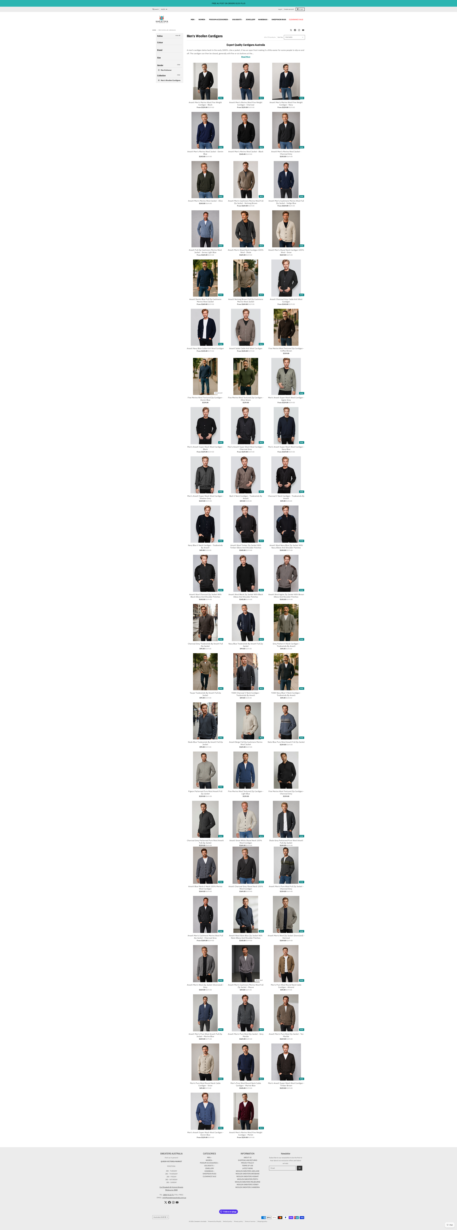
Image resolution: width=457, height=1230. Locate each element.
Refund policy (227, 1221)
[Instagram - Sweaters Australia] (299, 30)
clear (178, 64)
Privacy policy (238, 1221)
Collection (161, 75)
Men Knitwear (166, 70)
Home (154, 30)
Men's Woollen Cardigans (170, 80)
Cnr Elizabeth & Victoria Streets (171, 1187)
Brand (159, 50)
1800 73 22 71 (168, 1195)
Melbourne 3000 (171, 1190)
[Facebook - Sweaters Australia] (295, 30)
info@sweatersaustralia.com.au (174, 1198)
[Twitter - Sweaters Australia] (291, 30)
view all (177, 35)
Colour (160, 42)
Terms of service (250, 1221)
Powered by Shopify (214, 1221)
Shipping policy (262, 1221)
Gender (160, 65)
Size (159, 57)
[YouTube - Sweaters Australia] (303, 30)
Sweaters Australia (200, 1221)
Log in (280, 9)
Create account (289, 9)
